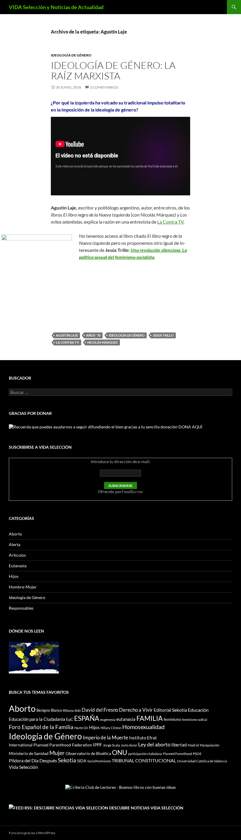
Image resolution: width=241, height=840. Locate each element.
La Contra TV (170, 221)
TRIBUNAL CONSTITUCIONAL (144, 761)
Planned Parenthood (177, 754)
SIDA (81, 760)
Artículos (17, 555)
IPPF (97, 744)
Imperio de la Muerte (105, 737)
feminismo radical (194, 719)
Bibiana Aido (72, 710)
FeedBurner (132, 491)
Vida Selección (23, 767)
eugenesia (108, 719)
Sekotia (67, 760)
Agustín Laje (67, 335)
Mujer (57, 752)
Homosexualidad (143, 726)
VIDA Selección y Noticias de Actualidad (56, 7)
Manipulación (209, 745)
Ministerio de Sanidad (28, 753)
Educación (198, 710)
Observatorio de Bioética (88, 753)
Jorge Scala (111, 745)
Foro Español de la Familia (41, 726)
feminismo (172, 719)
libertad (179, 744)
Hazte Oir (81, 728)
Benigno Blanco (49, 710)
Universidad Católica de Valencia (202, 761)
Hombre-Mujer (23, 586)
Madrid (193, 745)
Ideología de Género (71, 55)
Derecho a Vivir (136, 710)
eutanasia (125, 719)
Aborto (15, 533)
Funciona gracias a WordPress (32, 833)
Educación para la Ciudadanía (37, 719)
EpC (69, 719)
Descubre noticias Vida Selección (146, 807)
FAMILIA (149, 718)
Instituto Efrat (143, 737)
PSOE (197, 753)
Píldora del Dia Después (33, 760)
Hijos (14, 576)
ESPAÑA (86, 718)
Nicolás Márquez (102, 342)
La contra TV (67, 342)
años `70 (93, 335)
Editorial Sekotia (170, 710)
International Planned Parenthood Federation (50, 744)
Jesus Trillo (163, 335)
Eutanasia (17, 565)
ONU (119, 752)
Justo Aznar (129, 745)
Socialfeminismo (99, 761)
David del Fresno (100, 710)
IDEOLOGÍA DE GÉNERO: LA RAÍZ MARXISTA (113, 70)
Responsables (21, 608)
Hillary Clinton (111, 728)
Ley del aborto (154, 744)
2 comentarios (104, 87)
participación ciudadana (145, 754)
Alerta (14, 544)
